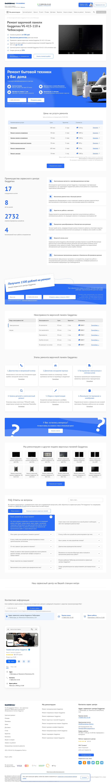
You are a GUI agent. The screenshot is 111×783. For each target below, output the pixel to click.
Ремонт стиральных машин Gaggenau (53, 713)
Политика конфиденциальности (55, 772)
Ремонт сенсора (15, 153)
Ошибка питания (43, 340)
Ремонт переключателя (17, 148)
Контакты (87, 12)
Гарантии (59, 12)
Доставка (52, 12)
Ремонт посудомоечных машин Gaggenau (55, 723)
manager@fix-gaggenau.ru (86, 728)
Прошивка (13, 128)
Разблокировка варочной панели (20, 143)
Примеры (8, 721)
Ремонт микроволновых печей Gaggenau (54, 730)
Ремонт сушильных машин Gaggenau (53, 738)
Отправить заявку (36, 100)
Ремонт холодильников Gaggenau (52, 709)
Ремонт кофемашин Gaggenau (51, 716)
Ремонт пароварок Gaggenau (51, 734)
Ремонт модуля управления (19, 133)
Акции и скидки (67, 12)
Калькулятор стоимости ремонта (15, 746)
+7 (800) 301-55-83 (45, 4)
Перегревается (43, 335)
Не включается (43, 325)
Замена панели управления (19, 138)
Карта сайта (8, 757)
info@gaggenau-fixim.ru (85, 724)
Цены (35, 12)
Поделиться (80, 762)
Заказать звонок (55, 431)
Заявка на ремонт (79, 12)
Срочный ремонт (27, 12)
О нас (40, 12)
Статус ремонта (101, 12)
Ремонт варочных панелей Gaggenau (53, 720)
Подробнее (21, 379)
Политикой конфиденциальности (43, 611)
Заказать (95, 127)
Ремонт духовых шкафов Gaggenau (53, 727)
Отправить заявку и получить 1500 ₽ (59, 297)
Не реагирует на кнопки (45, 345)
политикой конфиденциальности (29, 300)
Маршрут (12, 661)
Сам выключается (44, 330)
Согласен (84, 777)
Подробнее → (95, 325)
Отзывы (47, 12)
